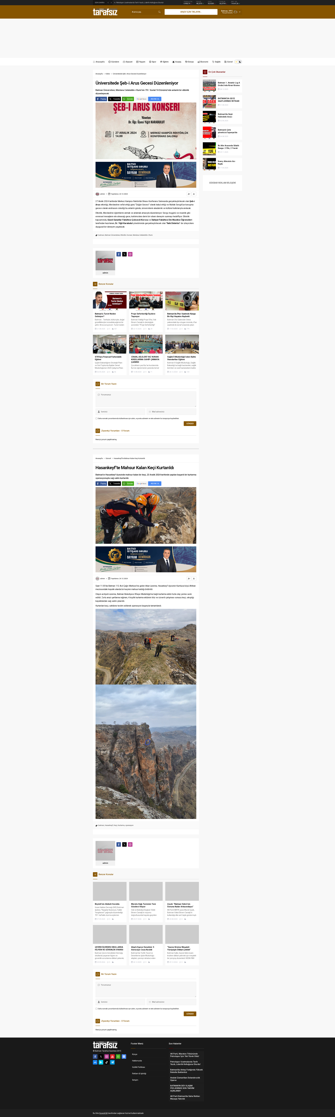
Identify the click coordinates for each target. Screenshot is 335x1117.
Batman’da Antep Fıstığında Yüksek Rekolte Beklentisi (136, 3)
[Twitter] (101, 1056)
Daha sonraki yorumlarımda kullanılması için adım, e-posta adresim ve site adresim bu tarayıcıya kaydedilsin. (138, 418)
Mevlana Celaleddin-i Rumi (143, 235)
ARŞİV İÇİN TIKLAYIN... (191, 12)
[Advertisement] (167, 38)
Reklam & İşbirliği (139, 1073)
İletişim (135, 1080)
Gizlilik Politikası (138, 1067)
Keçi (115, 825)
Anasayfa (99, 74)
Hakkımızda (137, 1061)
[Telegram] (112, 1062)
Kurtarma (121, 825)
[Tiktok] (106, 1062)
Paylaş (103, 99)
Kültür (108, 74)
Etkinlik (123, 235)
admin (102, 194)
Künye (134, 1054)
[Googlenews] (124, 1056)
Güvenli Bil (103, 1113)
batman (101, 235)
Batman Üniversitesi (112, 235)
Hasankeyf (109, 825)
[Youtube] (112, 1056)
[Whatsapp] (118, 1056)
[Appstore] (95, 1062)
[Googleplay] (101, 1062)
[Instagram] (106, 1056)
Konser (129, 235)
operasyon (129, 825)
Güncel (108, 458)
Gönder (130, 99)
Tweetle (116, 99)
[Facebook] (95, 1056)
